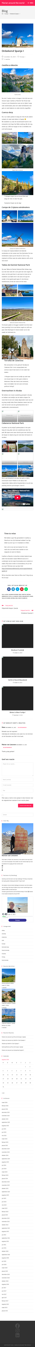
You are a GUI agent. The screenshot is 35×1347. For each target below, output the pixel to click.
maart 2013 (4, 1307)
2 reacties (7, 59)
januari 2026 (5, 1109)
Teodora (4, 1043)
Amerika (4, 934)
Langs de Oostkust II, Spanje (8, 1003)
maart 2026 (4, 1102)
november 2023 (6, 1185)
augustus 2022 (5, 1231)
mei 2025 (4, 1135)
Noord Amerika (5, 950)
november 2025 (6, 1115)
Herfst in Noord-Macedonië (17, 680)
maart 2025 (4, 1139)
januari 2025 (5, 1145)
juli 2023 (4, 1198)
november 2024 (6, 1152)
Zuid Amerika (5, 960)
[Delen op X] (17, 589)
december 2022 (6, 1218)
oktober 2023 (5, 1188)
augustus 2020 (5, 1258)
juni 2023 (4, 1201)
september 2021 (6, 1238)
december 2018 (6, 1274)
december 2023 (6, 1182)
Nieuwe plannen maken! (8, 983)
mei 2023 (4, 1205)
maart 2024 (4, 1172)
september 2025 (6, 1122)
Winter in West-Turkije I (17, 712)
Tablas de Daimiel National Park (10, 598)
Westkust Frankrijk (17, 650)
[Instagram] (2, 868)
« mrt (3, 1093)
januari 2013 (5, 1311)
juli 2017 (4, 1287)
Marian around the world (13, 2)
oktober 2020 (5, 1251)
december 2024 (6, 1148)
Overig (3, 957)
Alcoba (6, 594)
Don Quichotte (25, 596)
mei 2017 (4, 1294)
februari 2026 (5, 1106)
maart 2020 (4, 1268)
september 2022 (6, 1228)
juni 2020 (4, 1264)
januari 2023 (5, 1215)
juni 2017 (4, 1291)
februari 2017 (5, 1301)
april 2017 (4, 1297)
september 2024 (6, 1158)
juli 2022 (4, 1235)
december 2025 (6, 1112)
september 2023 (6, 1191)
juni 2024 (4, 1168)
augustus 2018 (5, 1284)
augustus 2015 (5, 1304)
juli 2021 (4, 1244)
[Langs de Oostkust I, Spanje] (17, 1015)
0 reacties (4, 1007)
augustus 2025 (5, 1125)
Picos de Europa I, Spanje (20, 1037)
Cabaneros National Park (15, 594)
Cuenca (20, 596)
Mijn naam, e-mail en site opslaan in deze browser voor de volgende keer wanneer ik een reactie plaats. (17, 799)
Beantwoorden (22, 727)
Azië (3, 940)
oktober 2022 (5, 1225)
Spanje (31, 596)
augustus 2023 (5, 1195)
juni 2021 (4, 1248)
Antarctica (4, 937)
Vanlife (20, 598)
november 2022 (6, 1221)
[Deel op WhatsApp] (26, 589)
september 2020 (6, 1254)
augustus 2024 (5, 1162)
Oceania (4, 953)
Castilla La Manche (13, 596)
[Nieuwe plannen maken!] (17, 975)
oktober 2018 (5, 1281)
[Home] (2, 14)
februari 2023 (5, 1211)
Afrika (3, 930)
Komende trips (5, 947)
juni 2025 (4, 1132)
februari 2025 (5, 1142)
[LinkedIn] (2, 870)
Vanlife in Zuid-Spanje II (19, 1040)
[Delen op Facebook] (9, 589)
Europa (22, 57)
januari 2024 (5, 1178)
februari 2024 (5, 1175)
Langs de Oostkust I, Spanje (8, 1023)
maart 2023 (4, 1208)
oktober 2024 (5, 1155)
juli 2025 (4, 1129)
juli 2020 (4, 1261)
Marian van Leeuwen (9, 744)
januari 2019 (5, 1271)
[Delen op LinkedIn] (13, 589)
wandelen (24, 598)
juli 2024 (4, 1165)
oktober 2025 (5, 1119)
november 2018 (6, 1278)
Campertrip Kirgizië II (19, 1050)
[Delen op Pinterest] (22, 589)
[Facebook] (2, 866)
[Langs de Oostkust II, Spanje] (17, 995)
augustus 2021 (5, 1241)
